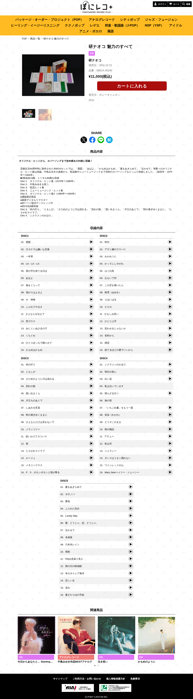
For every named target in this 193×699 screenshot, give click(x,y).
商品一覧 (35, 38)
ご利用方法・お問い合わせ (87, 678)
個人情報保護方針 (115, 678)
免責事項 (135, 678)
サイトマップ (60, 678)
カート (176, 4)
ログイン (162, 4)
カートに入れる (132, 86)
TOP (24, 38)
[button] (94, 665)
